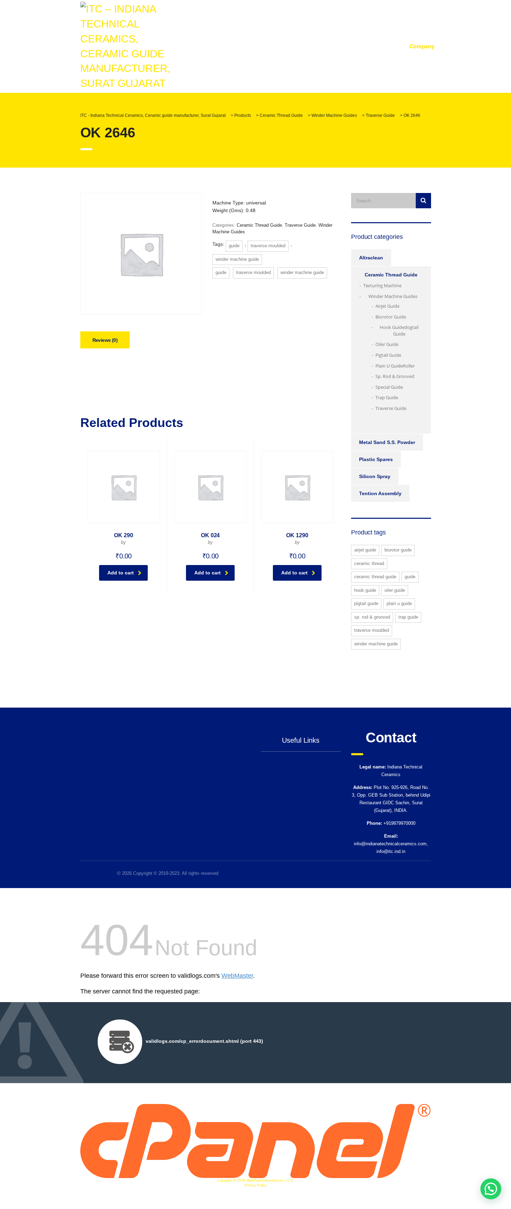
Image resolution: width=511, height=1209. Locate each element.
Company (422, 46)
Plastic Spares (376, 459)
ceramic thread (369, 563)
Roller (409, 366)
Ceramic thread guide (375, 576)
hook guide (365, 590)
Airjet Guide (387, 306)
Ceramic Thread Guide (259, 225)
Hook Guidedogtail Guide (399, 330)
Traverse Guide (300, 225)
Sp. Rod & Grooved (394, 376)
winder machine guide (237, 259)
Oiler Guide (386, 344)
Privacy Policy (256, 1185)
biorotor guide (398, 550)
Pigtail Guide (388, 355)
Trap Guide (386, 397)
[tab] (105, 339)
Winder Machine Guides (392, 296)
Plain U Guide (389, 366)
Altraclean (371, 257)
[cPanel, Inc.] (255, 1140)
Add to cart (120, 572)
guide (234, 245)
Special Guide (389, 387)
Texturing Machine (382, 285)
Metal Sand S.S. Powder (387, 442)
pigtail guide (366, 603)
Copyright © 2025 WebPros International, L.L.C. (255, 1180)
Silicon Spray (374, 476)
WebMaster (237, 975)
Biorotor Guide (390, 317)
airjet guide (365, 550)
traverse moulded (268, 245)
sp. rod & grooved (372, 617)
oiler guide (394, 590)
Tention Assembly (380, 493)
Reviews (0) (105, 340)
